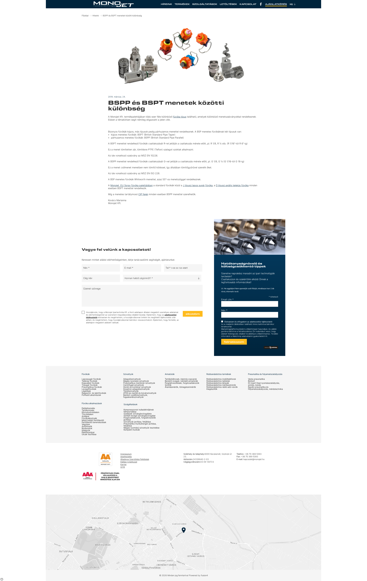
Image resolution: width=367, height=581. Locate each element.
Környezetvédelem (90, 412)
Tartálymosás (88, 410)
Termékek (182, 4)
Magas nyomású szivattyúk (136, 381)
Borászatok (87, 428)
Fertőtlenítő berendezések (94, 422)
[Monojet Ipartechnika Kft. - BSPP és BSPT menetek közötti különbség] (114, 4)
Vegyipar (86, 424)
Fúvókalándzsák (89, 418)
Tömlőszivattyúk (131, 391)
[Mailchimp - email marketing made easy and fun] (271, 347)
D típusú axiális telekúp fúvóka (232, 185)
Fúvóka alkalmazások (92, 403)
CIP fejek (143, 194)
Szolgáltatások (204, 4)
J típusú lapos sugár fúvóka (198, 185)
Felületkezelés (88, 408)
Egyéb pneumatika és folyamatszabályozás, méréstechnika (265, 388)
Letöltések (228, 4)
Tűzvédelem (87, 414)
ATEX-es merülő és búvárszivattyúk (139, 393)
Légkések (86, 391)
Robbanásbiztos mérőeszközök (221, 385)
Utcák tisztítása (89, 434)
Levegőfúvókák (89, 389)
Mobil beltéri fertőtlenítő (93, 420)
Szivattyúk (128, 374)
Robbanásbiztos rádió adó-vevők (222, 387)
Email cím (227, 299)
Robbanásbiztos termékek (218, 374)
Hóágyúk (86, 430)
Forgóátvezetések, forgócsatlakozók (182, 383)
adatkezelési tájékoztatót (261, 322)
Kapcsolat (248, 4)
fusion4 (204, 575)
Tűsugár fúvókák (90, 385)
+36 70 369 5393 (253, 454)
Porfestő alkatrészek (91, 395)
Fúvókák (86, 374)
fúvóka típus (179, 116)
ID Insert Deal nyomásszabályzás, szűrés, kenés (264, 384)
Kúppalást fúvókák (90, 383)
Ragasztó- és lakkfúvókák (94, 393)
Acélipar (85, 416)
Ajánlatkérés (276, 4)
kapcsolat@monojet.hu (253, 459)
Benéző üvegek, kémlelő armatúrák (181, 381)
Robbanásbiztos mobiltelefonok (221, 379)
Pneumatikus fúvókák (92, 387)
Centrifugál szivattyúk (133, 385)
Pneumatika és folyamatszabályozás (265, 374)
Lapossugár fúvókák (91, 379)
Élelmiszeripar (88, 432)
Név (224, 310)
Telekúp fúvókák (89, 381)
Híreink (166, 4)
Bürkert (251, 381)
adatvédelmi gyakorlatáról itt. (255, 336)
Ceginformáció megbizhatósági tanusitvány (90, 461)
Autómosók (87, 426)
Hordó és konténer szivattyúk (137, 387)
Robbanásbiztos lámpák (217, 383)
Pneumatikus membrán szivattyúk (139, 383)
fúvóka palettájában (131, 185)
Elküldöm (193, 314)
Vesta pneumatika (256, 379)
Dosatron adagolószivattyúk (136, 389)
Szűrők (168, 385)
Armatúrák (170, 374)
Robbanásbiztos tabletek (218, 381)
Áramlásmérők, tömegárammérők (180, 387)
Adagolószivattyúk (132, 379)
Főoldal (85, 15)
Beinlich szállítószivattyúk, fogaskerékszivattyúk (135, 396)
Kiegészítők (211, 389)
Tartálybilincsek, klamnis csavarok (181, 379)
